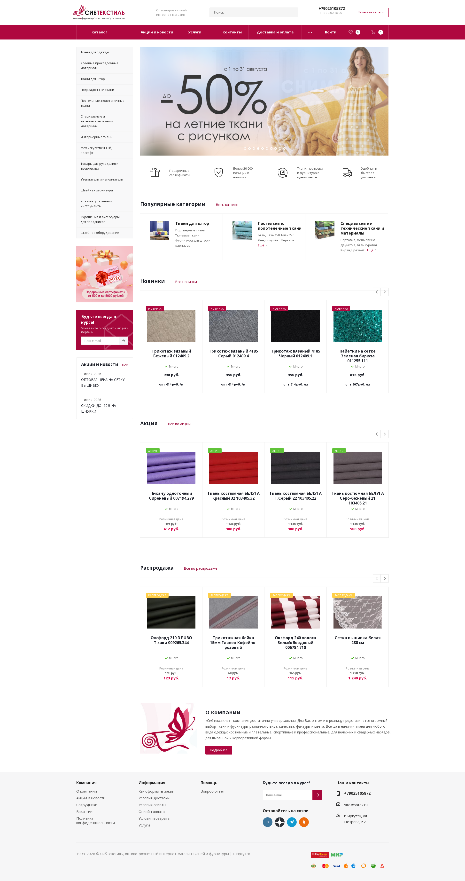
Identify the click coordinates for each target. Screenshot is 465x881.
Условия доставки (154, 797)
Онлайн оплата (152, 811)
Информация (152, 782)
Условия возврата (154, 818)
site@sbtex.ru (356, 804)
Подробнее (219, 750)
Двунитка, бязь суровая (359, 245)
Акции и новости (90, 797)
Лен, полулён (268, 240)
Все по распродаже (200, 568)
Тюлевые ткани (187, 235)
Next (385, 292)
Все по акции (179, 423)
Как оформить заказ (156, 791)
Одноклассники (304, 822)
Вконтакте (267, 822)
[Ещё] (310, 32)
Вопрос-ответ (213, 791)
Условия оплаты (152, 804)
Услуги (144, 825)
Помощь (209, 782)
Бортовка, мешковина (358, 240)
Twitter (280, 822)
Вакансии (84, 811)
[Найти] (292, 12)
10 (284, 148)
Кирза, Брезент (352, 250)
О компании (86, 791)
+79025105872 (331, 8)
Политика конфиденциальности (95, 820)
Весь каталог (227, 204)
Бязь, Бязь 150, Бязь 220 (276, 235)
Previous (377, 292)
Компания (86, 782)
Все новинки (186, 281)
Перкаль (287, 240)
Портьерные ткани (190, 230)
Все (125, 364)
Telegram (292, 822)
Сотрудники (86, 804)
